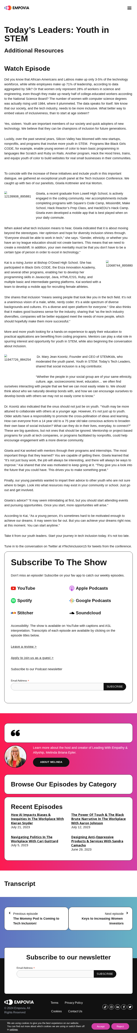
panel (71, 178)
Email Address (20, 680)
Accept (101, 1026)
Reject (120, 1026)
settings (14, 1029)
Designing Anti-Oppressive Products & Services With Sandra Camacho (97, 841)
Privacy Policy (74, 1002)
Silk (28, 89)
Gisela (40, 193)
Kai (6, 262)
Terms (54, 1002)
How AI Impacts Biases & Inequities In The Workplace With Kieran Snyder (37, 819)
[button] (129, 7)
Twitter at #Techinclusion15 (67, 546)
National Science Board (30, 99)
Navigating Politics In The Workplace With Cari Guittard (34, 839)
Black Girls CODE (38, 267)
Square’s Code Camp (88, 203)
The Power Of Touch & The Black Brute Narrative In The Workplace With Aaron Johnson (98, 819)
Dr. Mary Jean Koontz (52, 356)
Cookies (56, 1011)
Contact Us (75, 1011)
